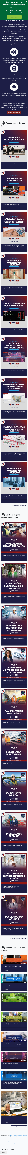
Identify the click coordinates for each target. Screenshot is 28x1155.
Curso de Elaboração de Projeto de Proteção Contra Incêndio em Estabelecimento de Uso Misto (14, 454)
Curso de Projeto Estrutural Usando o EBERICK (13, 329)
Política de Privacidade (15, 1141)
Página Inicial (14, 1139)
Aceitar (3, 1152)
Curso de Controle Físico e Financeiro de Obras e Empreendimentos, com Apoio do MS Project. (13, 246)
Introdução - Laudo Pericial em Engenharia (12, 966)
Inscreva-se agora (14, 17)
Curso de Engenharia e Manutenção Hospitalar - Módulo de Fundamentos (13, 288)
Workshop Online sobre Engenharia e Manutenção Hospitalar (13, 639)
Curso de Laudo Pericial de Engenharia (11, 204)
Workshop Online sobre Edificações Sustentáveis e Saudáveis (13, 597)
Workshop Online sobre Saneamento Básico (12, 804)
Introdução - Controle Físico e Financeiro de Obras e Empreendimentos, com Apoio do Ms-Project (14, 1044)
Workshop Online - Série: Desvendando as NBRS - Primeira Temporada (13, 929)
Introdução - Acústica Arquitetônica (10, 1063)
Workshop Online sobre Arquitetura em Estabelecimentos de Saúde (11, 887)
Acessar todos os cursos (18, 505)
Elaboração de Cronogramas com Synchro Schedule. (14, 1118)
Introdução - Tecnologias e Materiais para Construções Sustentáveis (11, 1024)
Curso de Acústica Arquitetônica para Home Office (13, 370)
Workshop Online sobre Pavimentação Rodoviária (13, 722)
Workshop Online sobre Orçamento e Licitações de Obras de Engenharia (14, 681)
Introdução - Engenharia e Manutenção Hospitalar (13, 985)
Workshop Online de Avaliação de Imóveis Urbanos (14, 555)
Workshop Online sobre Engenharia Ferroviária (13, 763)
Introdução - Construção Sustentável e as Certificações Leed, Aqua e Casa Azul (11, 1004)
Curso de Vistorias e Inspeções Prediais (11, 163)
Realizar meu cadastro (14, 112)
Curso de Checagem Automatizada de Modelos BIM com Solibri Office (14, 412)
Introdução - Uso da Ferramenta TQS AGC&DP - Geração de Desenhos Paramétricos (13, 1083)
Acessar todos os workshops (17, 938)
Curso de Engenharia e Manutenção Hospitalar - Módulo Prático (13, 496)
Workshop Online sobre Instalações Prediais (12, 845)
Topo (14, 1143)
